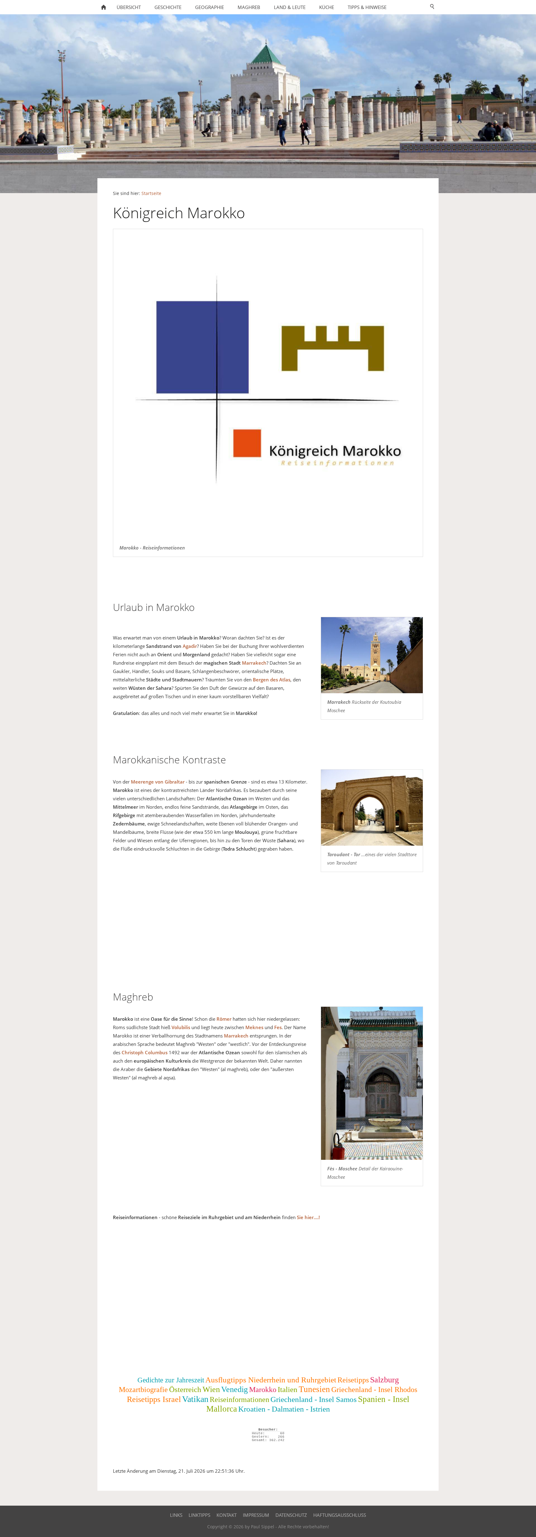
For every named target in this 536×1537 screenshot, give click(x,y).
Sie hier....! (308, 1217)
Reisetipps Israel (154, 1399)
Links (176, 1515)
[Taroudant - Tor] (372, 808)
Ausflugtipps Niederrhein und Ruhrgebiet (270, 1380)
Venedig (234, 1389)
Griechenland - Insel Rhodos (374, 1390)
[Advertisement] (268, 934)
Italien (287, 1389)
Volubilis (181, 1027)
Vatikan (195, 1399)
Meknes (254, 1027)
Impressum (256, 1515)
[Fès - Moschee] (372, 1083)
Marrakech (254, 663)
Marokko (262, 1390)
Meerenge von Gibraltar (158, 782)
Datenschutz (291, 1515)
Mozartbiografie (143, 1390)
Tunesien (314, 1389)
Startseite (151, 193)
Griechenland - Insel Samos (313, 1399)
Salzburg (384, 1379)
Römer (224, 1019)
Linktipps (199, 1515)
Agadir (190, 646)
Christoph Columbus (145, 1052)
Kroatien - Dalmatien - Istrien (284, 1409)
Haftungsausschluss (339, 1515)
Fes (278, 1027)
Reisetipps (353, 1380)
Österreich (185, 1389)
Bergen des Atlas (271, 679)
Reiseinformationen (239, 1399)
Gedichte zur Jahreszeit (170, 1380)
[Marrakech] (372, 655)
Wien (211, 1389)
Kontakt (227, 1515)
